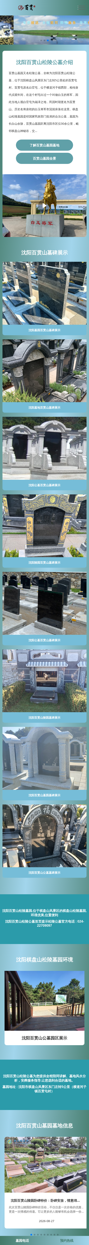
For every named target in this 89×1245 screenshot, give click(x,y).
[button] (41, 40)
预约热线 (66, 1240)
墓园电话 (22, 1240)
